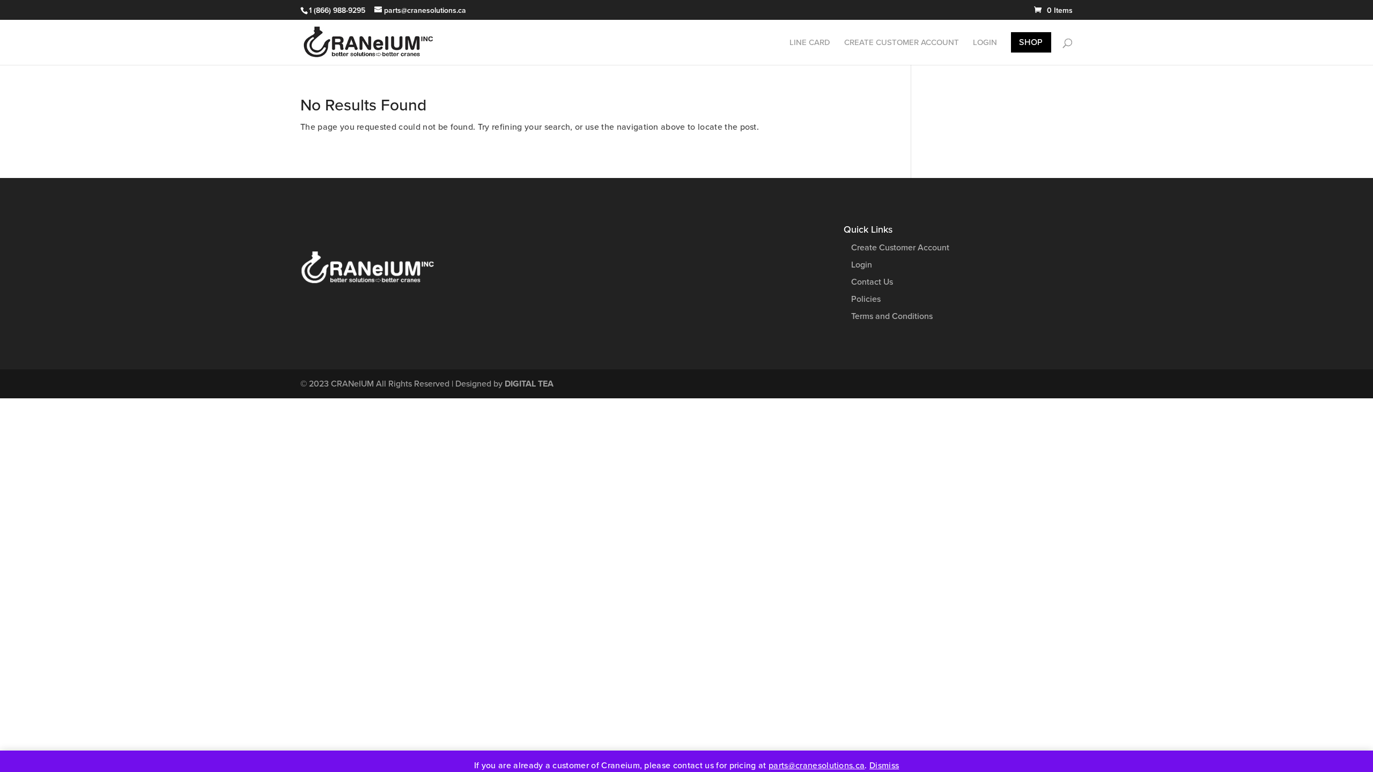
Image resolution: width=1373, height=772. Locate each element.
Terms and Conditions (892, 316)
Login (985, 43)
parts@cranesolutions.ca (817, 765)
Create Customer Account (901, 43)
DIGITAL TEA (529, 383)
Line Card (809, 43)
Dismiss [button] (884, 765)
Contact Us (872, 282)
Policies (866, 299)
